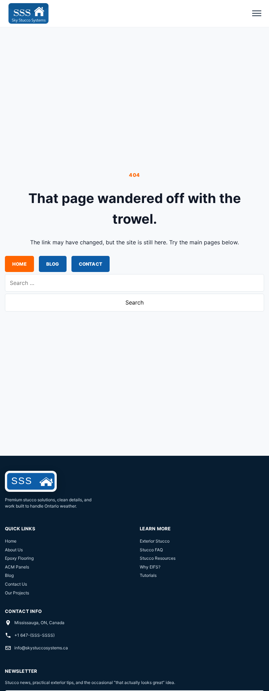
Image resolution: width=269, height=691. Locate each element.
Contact (90, 264)
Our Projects (17, 592)
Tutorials (148, 575)
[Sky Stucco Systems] (28, 13)
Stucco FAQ (151, 549)
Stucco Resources (157, 558)
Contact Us (16, 584)
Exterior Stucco (155, 541)
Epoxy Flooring (19, 558)
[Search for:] (134, 282)
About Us (14, 549)
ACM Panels (17, 567)
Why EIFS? (150, 567)
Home (19, 264)
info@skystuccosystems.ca (41, 647)
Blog (52, 264)
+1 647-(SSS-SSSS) (34, 635)
